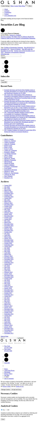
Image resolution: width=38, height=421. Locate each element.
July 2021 (7, 233)
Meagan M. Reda (9, 163)
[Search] (27, 6)
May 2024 (7, 209)
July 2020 (7, 248)
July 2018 (7, 280)
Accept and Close (16, 389)
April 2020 (7, 253)
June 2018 (7, 282)
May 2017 (7, 301)
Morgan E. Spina (9, 171)
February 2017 (8, 306)
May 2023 (7, 220)
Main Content (14, 6)
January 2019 (8, 274)
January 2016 (8, 327)
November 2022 (8, 225)
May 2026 (7, 188)
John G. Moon (8, 155)
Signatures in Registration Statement (15, 52)
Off (8, 410)
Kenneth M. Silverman (10, 169)
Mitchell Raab (8, 161)
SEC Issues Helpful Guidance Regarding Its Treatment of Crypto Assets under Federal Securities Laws (20, 110)
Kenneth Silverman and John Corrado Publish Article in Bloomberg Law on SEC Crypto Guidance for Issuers (19, 106)
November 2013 (8, 333)
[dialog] (19, 386)
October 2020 (8, 243)
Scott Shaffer (7, 168)
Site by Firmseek (9, 378)
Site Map (6, 375)
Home (6, 369)
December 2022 (8, 224)
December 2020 (8, 240)
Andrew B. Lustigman (10, 150)
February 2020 (8, 256)
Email (2, 80)
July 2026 (7, 187)
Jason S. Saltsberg (9, 165)
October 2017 (8, 293)
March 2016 (7, 323)
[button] (3, 32)
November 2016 (8, 311)
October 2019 (8, 261)
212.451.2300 (8, 347)
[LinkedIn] (6, 63)
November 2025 (8, 193)
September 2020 (8, 245)
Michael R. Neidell (9, 158)
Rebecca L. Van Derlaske (11, 173)
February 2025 (8, 203)
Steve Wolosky (8, 176)
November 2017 (8, 291)
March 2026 (7, 190)
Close (2, 419)
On (4, 410)
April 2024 (7, 211)
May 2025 (7, 200)
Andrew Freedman (9, 142)
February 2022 (8, 229)
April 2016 (7, 322)
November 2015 (8, 330)
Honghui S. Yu (8, 178)
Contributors (7, 12)
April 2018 (7, 285)
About (6, 9)
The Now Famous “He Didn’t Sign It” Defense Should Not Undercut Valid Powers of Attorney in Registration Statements (18, 37)
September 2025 (8, 196)
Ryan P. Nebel (8, 157)
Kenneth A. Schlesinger (10, 166)
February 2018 (8, 286)
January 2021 (8, 238)
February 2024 (8, 212)
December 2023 (8, 216)
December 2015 (8, 328)
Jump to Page (4, 336)
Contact (6, 14)
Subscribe (4, 82)
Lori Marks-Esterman (10, 153)
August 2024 (7, 208)
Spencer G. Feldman (15, 35)
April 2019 (7, 270)
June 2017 (7, 299)
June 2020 (7, 249)
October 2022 (8, 227)
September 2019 (8, 262)
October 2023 (8, 217)
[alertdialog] (19, 406)
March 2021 (7, 237)
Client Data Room (9, 370)
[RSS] (6, 72)
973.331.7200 (8, 351)
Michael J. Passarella (10, 160)
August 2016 (7, 315)
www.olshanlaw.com (10, 15)
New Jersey (7, 349)
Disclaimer (7, 372)
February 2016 (8, 325)
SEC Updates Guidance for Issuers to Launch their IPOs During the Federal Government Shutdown (20, 130)
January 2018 (8, 288)
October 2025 (8, 195)
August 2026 (7, 185)
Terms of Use (19, 386)
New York (7, 346)
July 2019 (7, 265)
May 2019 (7, 269)
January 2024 (8, 214)
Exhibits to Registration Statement (13, 47)
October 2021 (8, 232)
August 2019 (7, 264)
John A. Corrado (9, 139)
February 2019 (8, 272)
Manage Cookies (5, 389)
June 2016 (7, 319)
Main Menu (22, 6)
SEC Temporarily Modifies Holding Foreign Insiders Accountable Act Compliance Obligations (19, 113)
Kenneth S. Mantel (9, 152)
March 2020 (7, 254)
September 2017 (8, 294)
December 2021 (8, 230)
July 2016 (7, 317)
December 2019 (8, 257)
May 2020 (7, 251)
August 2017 (7, 296)
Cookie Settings (5, 6)
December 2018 (8, 275)
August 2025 (7, 198)
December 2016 (8, 309)
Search (3, 55)
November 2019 (8, 259)
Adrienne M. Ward (9, 174)
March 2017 (7, 304)
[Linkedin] (6, 357)
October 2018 (8, 278)
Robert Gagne (8, 145)
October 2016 (8, 312)
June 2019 (7, 267)
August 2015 (7, 331)
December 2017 (8, 290)
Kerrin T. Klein (8, 149)
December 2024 (8, 204)
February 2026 (8, 192)
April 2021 (7, 235)
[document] (19, 406)
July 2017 (7, 298)
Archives (6, 11)
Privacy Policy (8, 373)
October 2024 (8, 206)
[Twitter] (6, 68)
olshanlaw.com (5, 54)
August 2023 (7, 219)
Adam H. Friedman (9, 144)
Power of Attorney (16, 49)
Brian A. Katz (8, 147)
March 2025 (7, 201)
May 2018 (7, 283)
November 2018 (8, 277)
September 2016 (8, 314)
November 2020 (8, 241)
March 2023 (7, 222)
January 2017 (8, 307)
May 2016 (7, 320)
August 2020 (7, 246)
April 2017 (7, 302)
